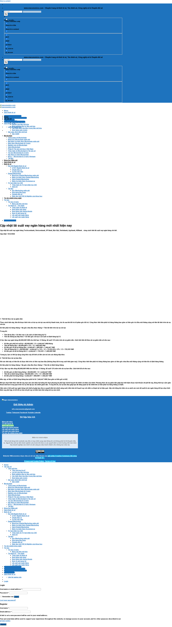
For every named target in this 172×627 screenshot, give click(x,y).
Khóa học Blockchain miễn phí (19, 139)
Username (4, 608)
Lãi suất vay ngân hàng (20, 217)
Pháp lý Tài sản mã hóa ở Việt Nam (20, 149)
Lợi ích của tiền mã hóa (20, 124)
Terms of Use (50, 461)
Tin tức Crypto (13, 202)
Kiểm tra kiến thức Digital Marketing (25, 177)
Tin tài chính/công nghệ (13, 198)
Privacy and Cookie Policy (34, 461)
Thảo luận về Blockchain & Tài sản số (22, 151)
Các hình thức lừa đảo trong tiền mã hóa (27, 128)
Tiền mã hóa (12, 121)
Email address (6, 612)
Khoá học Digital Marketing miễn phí (25, 175)
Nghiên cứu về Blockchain (17, 145)
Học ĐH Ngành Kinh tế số (17, 166)
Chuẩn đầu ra (17, 170)
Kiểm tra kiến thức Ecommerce (23, 181)
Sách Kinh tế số (9, 162)
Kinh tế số (7, 164)
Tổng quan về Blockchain (17, 138)
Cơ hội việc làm (17, 172)
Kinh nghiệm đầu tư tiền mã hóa (23, 126)
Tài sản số (8, 119)
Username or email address (11, 589)
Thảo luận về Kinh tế (19, 208)
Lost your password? (8, 600)
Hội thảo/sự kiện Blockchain (18, 155)
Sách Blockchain (14, 147)
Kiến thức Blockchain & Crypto (19, 143)
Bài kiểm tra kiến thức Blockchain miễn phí (23, 141)
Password (4, 593)
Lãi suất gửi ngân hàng (20, 215)
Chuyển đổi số (17, 194)
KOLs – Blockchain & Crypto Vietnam (21, 156)
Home (6, 117)
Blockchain (8, 136)
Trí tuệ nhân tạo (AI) (15, 183)
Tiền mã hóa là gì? (18, 122)
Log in (16, 596)
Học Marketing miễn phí (21, 191)
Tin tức (6, 200)
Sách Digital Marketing (20, 179)
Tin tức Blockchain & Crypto (18, 153)
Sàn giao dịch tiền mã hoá (17, 132)
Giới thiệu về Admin (23, 404)
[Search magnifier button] (6, 14)
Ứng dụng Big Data (19, 192)
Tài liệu (10, 158)
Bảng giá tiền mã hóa (19, 204)
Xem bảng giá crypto (19, 130)
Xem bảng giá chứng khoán (22, 211)
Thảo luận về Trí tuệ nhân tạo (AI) (24, 185)
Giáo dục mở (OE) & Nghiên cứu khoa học (27, 196)
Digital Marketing (14, 173)
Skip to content (5, 1)
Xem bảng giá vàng (19, 209)
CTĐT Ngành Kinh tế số (20, 168)
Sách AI (15, 187)
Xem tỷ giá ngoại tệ (19, 213)
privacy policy (5, 621)
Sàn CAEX (15, 134)
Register (3, 624)
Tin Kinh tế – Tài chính (16, 206)
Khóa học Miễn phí (10, 160)
